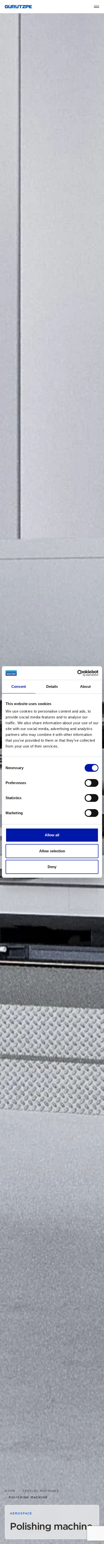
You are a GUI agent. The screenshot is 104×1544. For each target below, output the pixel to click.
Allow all (52, 835)
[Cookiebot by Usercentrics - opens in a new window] (77, 673)
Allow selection (52, 851)
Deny (52, 867)
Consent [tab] (18, 686)
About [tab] (85, 686)
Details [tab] (52, 686)
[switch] (91, 783)
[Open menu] (96, 7)
